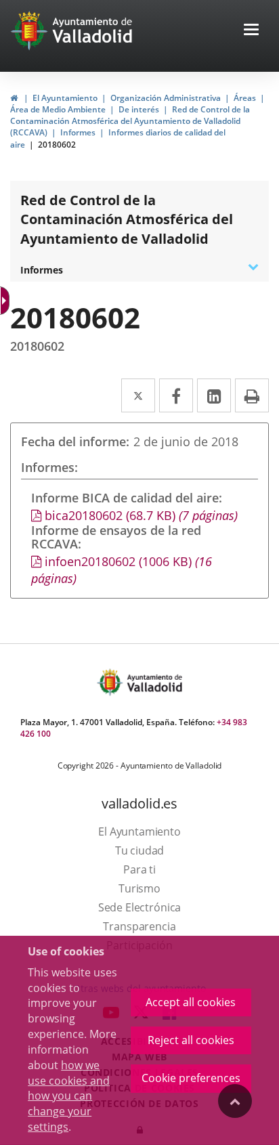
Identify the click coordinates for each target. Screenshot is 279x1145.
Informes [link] (77, 132)
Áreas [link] (245, 98)
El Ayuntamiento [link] (65, 98)
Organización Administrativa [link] (165, 98)
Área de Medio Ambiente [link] (58, 109)
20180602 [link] (57, 144)
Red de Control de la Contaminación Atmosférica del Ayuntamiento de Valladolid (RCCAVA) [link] (130, 121)
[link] (14, 98)
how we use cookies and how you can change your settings (69, 1096)
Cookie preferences (191, 1078)
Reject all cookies (191, 1040)
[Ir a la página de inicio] (30, 30)
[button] (251, 31)
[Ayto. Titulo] (153, 682)
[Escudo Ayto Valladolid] (111, 682)
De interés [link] (139, 109)
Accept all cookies (191, 1002)
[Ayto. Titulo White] (92, 30)
